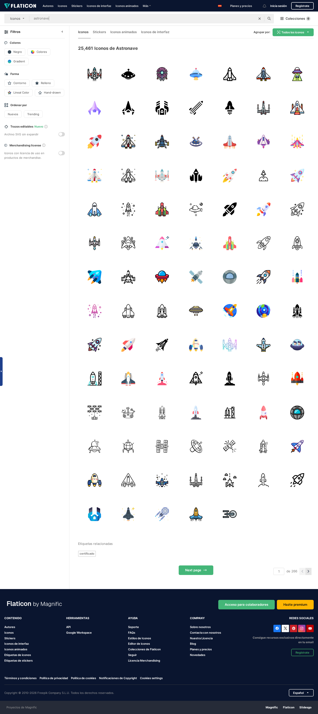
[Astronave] (162, 142)
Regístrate (302, 6)
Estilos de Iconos (139, 638)
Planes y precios (241, 6)
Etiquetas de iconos (17, 655)
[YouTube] (310, 628)
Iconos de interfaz (99, 6)
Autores (48, 6)
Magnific (272, 707)
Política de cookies (83, 678)
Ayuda (133, 618)
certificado (87, 553)
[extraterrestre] (297, 74)
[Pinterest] (293, 628)
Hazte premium (295, 604)
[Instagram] (301, 628)
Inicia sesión (278, 6)
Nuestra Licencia (201, 638)
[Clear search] (259, 18)
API (68, 627)
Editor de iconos (139, 643)
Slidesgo (305, 707)
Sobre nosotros (200, 627)
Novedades (197, 655)
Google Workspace (79, 632)
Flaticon (288, 707)
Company (197, 618)
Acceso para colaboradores (246, 604)
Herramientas (77, 618)
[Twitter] (285, 628)
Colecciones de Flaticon (144, 649)
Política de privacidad (54, 678)
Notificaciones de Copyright (118, 678)
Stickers (76, 6)
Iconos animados (127, 6)
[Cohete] (196, 108)
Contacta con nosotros (205, 632)
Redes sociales (301, 618)
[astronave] (94, 74)
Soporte (133, 627)
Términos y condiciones (20, 678)
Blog (193, 643)
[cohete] (230, 108)
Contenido (13, 618)
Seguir (132, 655)
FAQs (131, 632)
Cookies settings (151, 678)
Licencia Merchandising (144, 660)
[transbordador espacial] (230, 74)
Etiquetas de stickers (18, 660)
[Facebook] (277, 628)
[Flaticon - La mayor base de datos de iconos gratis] (20, 5)
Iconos (62, 6)
